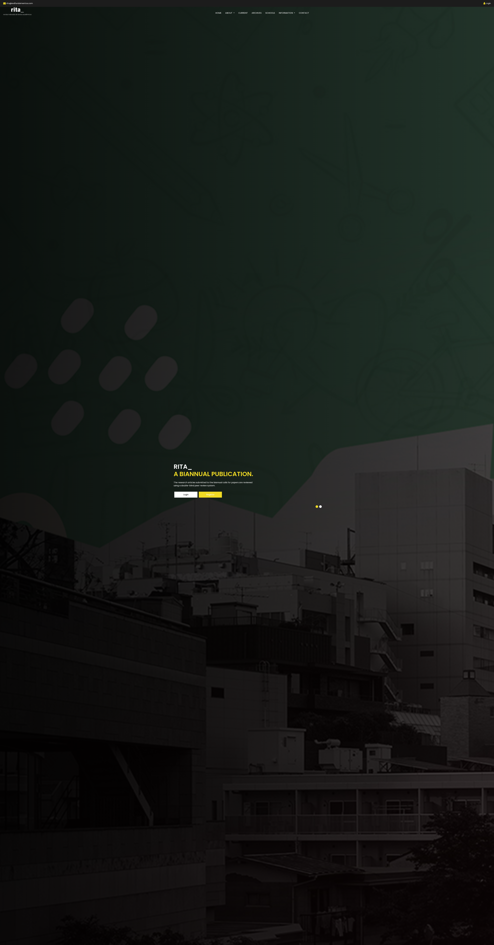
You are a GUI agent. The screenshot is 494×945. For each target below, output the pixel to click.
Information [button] (286, 12)
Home (219, 12)
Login (185, 494)
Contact (304, 12)
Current (243, 12)
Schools (270, 12)
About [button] (229, 12)
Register (210, 494)
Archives (257, 12)
